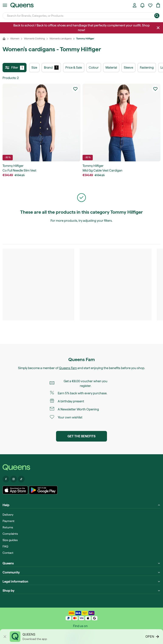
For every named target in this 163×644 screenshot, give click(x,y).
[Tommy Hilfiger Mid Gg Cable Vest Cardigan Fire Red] (121, 122)
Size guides (10, 540)
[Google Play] (43, 490)
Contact (8, 552)
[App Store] (15, 490)
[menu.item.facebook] (6, 479)
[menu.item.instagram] (13, 479)
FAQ (5, 546)
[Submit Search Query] (156, 15)
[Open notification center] (142, 5)
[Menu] (5, 5)
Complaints (10, 533)
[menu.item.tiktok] (21, 479)
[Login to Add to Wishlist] (75, 88)
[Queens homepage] (22, 5)
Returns (8, 527)
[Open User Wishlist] (150, 5)
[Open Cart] (158, 5)
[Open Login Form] (134, 5)
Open (149, 636)
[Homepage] (81, 467)
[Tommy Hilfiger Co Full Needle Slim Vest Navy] (41, 122)
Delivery (8, 514)
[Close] (158, 28)
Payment (8, 521)
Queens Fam (68, 368)
